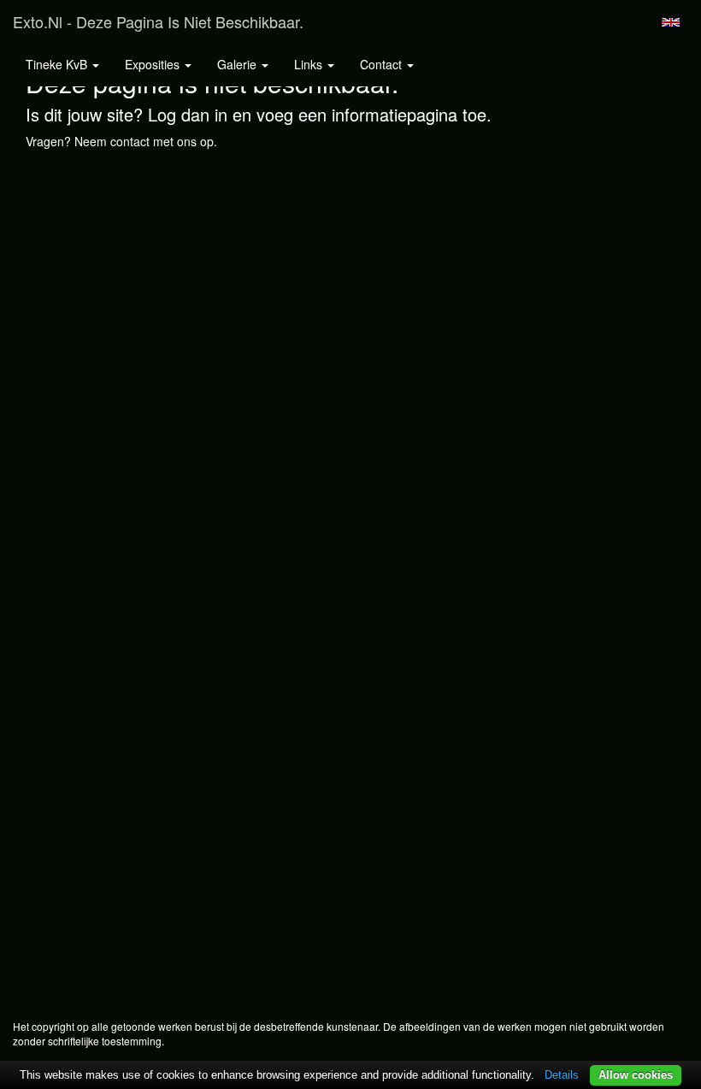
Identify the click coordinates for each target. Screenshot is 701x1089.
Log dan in (187, 114)
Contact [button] (382, 64)
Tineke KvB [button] (58, 64)
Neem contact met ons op (144, 141)
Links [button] (310, 64)
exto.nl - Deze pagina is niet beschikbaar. (158, 21)
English (670, 22)
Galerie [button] (238, 64)
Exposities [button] (154, 64)
